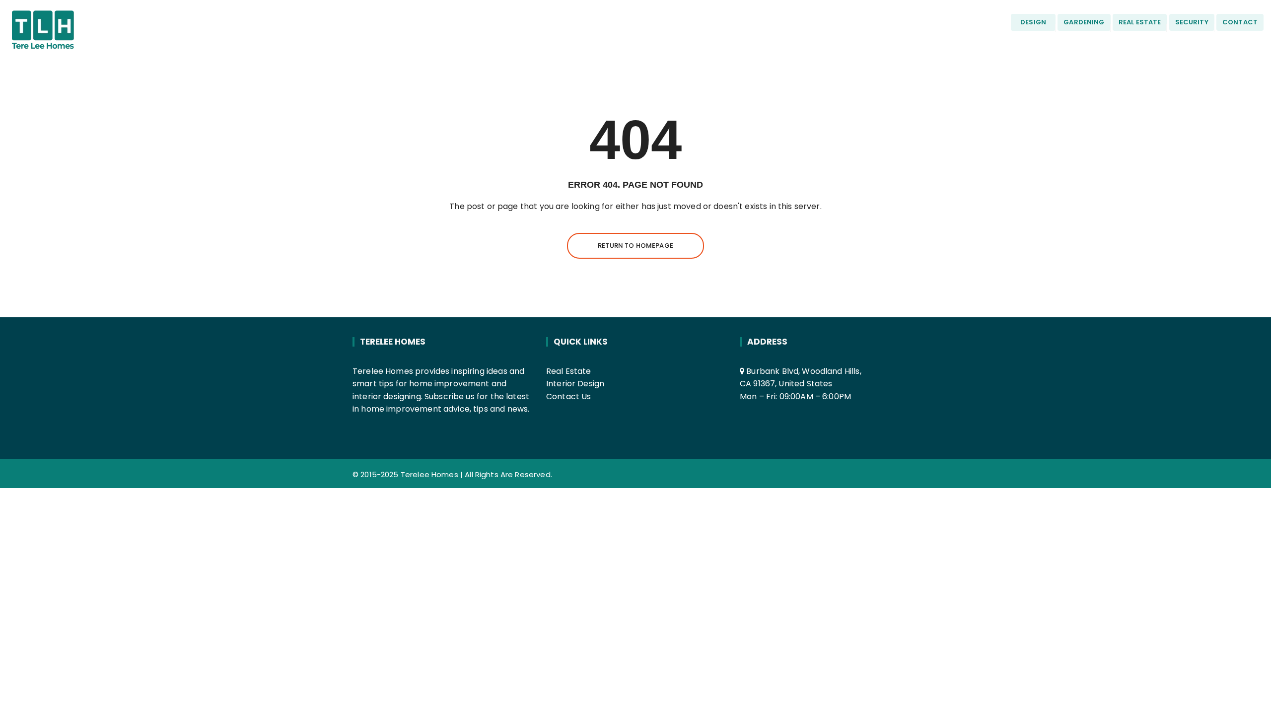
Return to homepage (635, 245)
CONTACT (1240, 22)
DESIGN (1033, 22)
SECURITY (1191, 22)
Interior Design (575, 383)
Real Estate (568, 371)
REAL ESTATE (1140, 22)
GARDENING (1083, 22)
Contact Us (568, 396)
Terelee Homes (429, 474)
